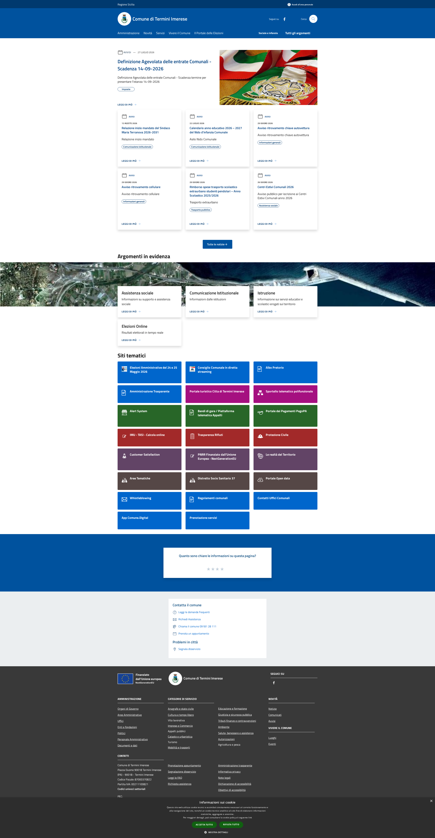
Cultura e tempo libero (181, 715)
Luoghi (272, 738)
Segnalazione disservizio (182, 772)
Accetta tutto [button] (204, 824)
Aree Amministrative (130, 715)
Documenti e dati (127, 745)
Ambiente (223, 727)
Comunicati (275, 715)
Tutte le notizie (215, 244)
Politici (121, 733)
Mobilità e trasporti (179, 747)
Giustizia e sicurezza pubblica (235, 715)
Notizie (272, 709)
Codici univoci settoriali (131, 789)
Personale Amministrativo (133, 739)
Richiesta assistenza (179, 784)
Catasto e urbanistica (180, 737)
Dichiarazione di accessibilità (234, 784)
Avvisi (127, 52)
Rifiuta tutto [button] (231, 824)
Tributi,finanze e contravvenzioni (237, 721)
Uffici (121, 721)
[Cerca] (313, 19)
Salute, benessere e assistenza (236, 733)
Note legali (224, 778)
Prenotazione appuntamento (184, 765)
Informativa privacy (229, 772)
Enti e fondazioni (127, 727)
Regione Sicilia (126, 4)
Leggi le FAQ (175, 778)
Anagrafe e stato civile (181, 709)
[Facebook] (283, 18)
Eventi (272, 744)
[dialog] (217, 817)
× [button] (431, 801)
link (250, 817)
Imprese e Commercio (180, 726)
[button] (217, 832)
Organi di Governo (128, 709)
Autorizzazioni (226, 739)
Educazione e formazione (232, 709)
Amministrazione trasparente (235, 765)
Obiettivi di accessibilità (232, 790)
